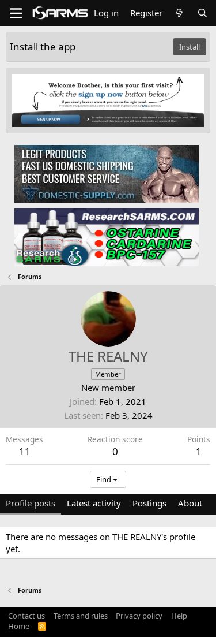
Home (18, 626)
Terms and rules (81, 615)
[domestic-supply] (106, 173)
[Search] (202, 13)
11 (25, 451)
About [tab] (190, 503)
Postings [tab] (149, 503)
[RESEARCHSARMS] (106, 237)
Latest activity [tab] (94, 503)
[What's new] (179, 13)
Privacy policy (139, 615)
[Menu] (15, 13)
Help (179, 615)
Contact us (26, 615)
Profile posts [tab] (30, 503)
